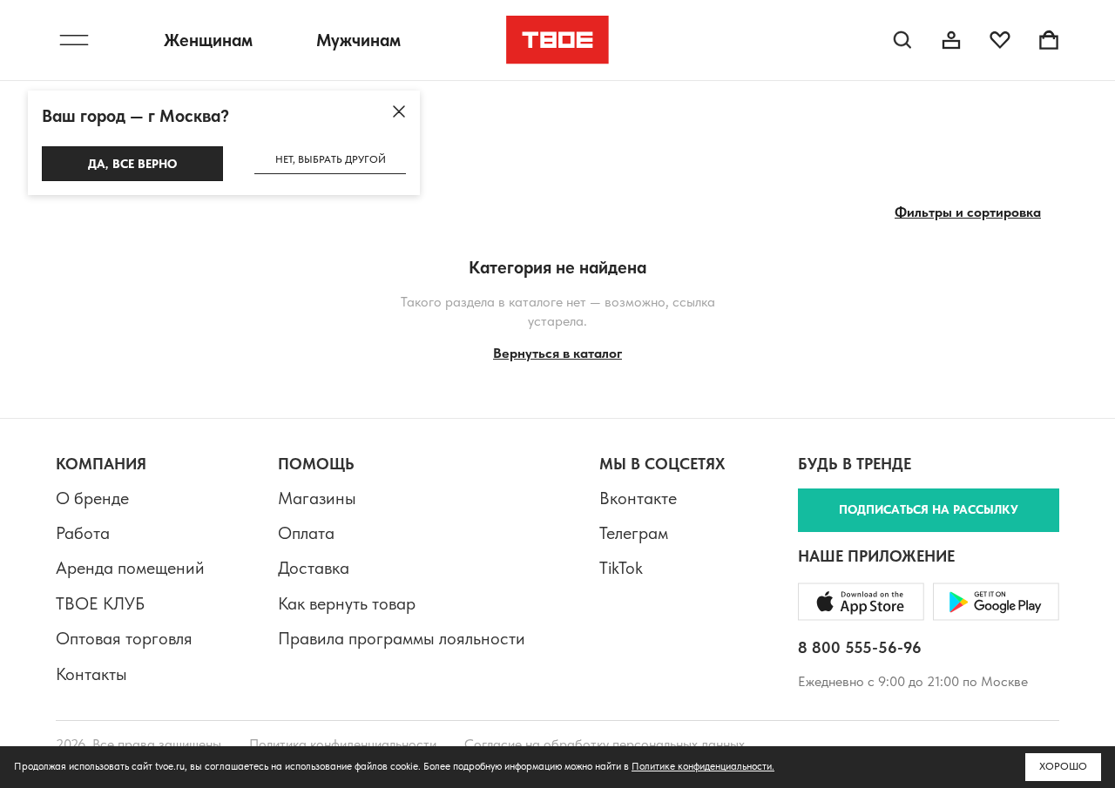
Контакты (91, 673)
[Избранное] (1000, 40)
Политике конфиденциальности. (703, 766)
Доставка (313, 567)
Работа (83, 532)
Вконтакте (638, 498)
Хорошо (1063, 766)
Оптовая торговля (124, 638)
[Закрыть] (399, 111)
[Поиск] (902, 40)
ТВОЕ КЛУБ (100, 603)
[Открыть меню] (74, 40)
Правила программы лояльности (401, 638)
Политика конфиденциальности (342, 744)
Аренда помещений (130, 567)
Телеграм (633, 532)
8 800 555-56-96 (860, 647)
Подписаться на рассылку (928, 509)
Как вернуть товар (347, 603)
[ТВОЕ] (558, 40)
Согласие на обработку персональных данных (604, 744)
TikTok (621, 567)
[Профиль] (951, 40)
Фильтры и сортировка (968, 212)
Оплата (306, 532)
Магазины (317, 498)
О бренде (92, 498)
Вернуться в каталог (557, 353)
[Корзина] (1048, 40)
